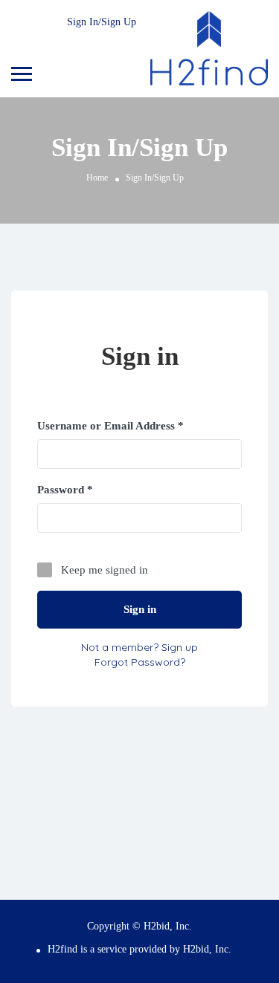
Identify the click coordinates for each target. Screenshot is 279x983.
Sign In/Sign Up (101, 21)
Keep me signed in (104, 570)
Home (97, 177)
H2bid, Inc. (207, 949)
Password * (65, 490)
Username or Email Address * (110, 426)
